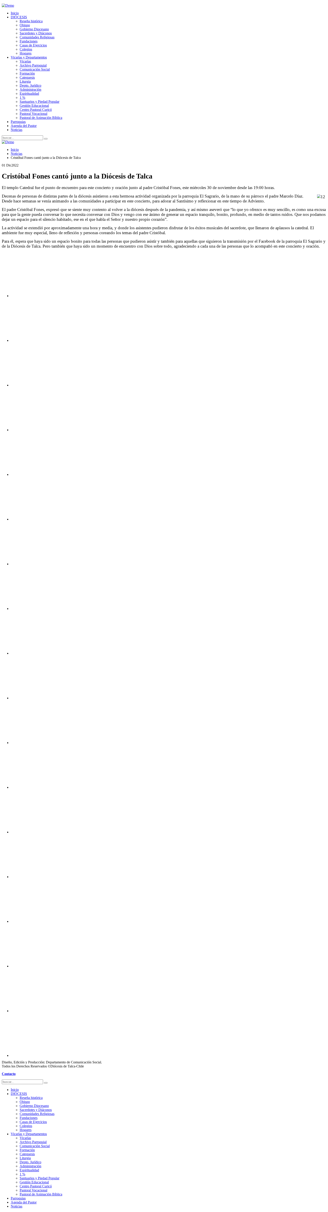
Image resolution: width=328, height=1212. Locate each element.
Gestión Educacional (34, 105)
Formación (27, 73)
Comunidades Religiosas (37, 37)
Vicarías (25, 61)
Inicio (15, 13)
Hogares (25, 53)
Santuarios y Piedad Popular (39, 101)
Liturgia (25, 81)
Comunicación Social (35, 69)
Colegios (26, 49)
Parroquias (18, 122)
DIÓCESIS (19, 17)
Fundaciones (28, 41)
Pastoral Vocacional (33, 114)
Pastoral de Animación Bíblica (41, 118)
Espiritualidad (29, 93)
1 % (22, 97)
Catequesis (27, 77)
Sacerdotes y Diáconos (36, 33)
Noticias (16, 130)
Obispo (25, 25)
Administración (30, 89)
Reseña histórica (31, 21)
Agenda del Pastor (24, 126)
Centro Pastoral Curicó (36, 110)
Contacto (9, 1074)
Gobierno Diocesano (34, 29)
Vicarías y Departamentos (29, 57)
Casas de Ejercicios (33, 45)
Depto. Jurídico (30, 85)
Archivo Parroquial (33, 65)
